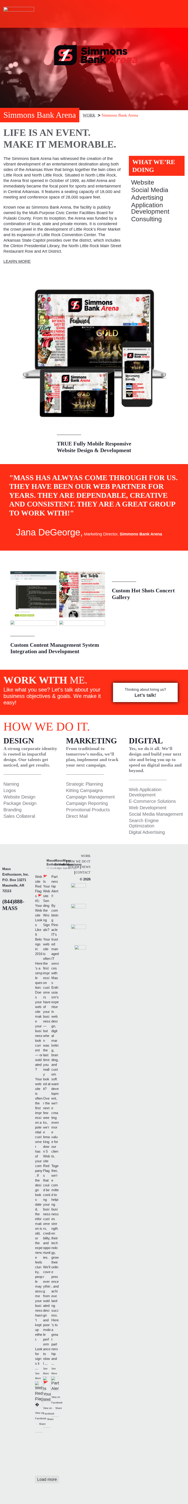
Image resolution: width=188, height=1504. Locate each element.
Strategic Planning (84, 784)
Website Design (19, 796)
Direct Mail (77, 816)
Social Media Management (156, 814)
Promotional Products (88, 809)
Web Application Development (145, 792)
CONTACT (83, 872)
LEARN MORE (17, 261)
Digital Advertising (147, 832)
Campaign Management (90, 796)
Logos (9, 790)
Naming (11, 784)
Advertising (147, 197)
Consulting (146, 219)
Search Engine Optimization (144, 823)
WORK (89, 115)
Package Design (19, 803)
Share (42, 1424)
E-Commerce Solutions (152, 801)
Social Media (149, 189)
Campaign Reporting (87, 803)
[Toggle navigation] (178, 14)
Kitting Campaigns (84, 790)
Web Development (147, 807)
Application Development (150, 208)
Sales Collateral (19, 816)
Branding (12, 809)
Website (142, 182)
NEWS (86, 867)
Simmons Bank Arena (120, 115)
